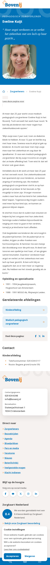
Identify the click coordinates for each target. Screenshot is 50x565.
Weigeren (30, 556)
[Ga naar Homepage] (3, 91)
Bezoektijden (11, 433)
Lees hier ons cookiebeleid (16, 549)
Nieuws (8, 458)
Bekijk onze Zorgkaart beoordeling (22, 523)
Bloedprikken (11, 443)
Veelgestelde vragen (14, 467)
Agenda (8, 438)
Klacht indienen (12, 472)
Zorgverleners (17, 91)
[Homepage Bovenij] (12, 4)
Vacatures (9, 453)
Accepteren (12, 556)
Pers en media (11, 448)
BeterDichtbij (11, 462)
